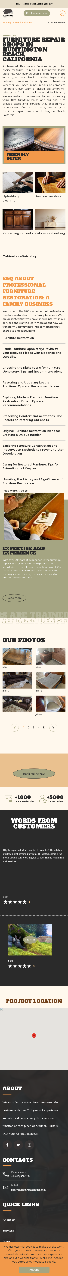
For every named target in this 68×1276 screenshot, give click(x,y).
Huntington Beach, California (17, 22)
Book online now (36, 13)
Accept (34, 1269)
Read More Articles (15, 490)
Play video (30, 940)
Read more (14, 598)
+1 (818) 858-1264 (56, 22)
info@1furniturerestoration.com (28, 1189)
